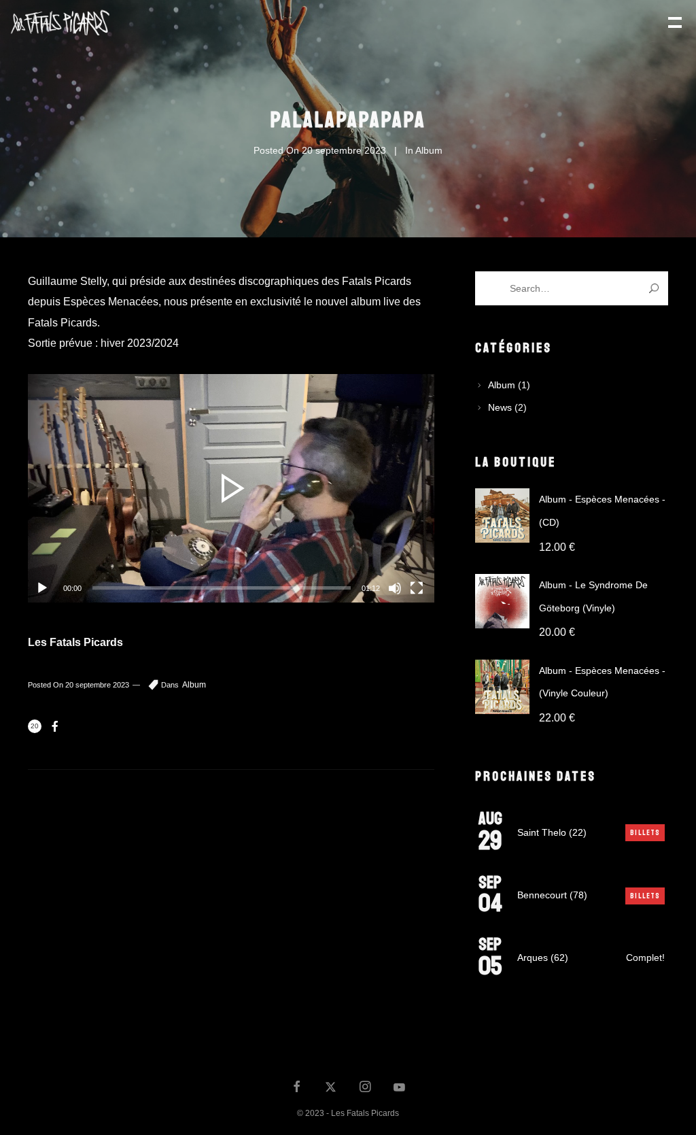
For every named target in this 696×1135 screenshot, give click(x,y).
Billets (645, 832)
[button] (231, 488)
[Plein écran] (416, 588)
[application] (231, 488)
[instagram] (365, 1088)
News (500, 407)
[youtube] (399, 1093)
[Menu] (674, 21)
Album (428, 150)
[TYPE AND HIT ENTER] (653, 288)
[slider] (221, 588)
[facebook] (297, 1088)
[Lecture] (42, 588)
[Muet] (395, 588)
